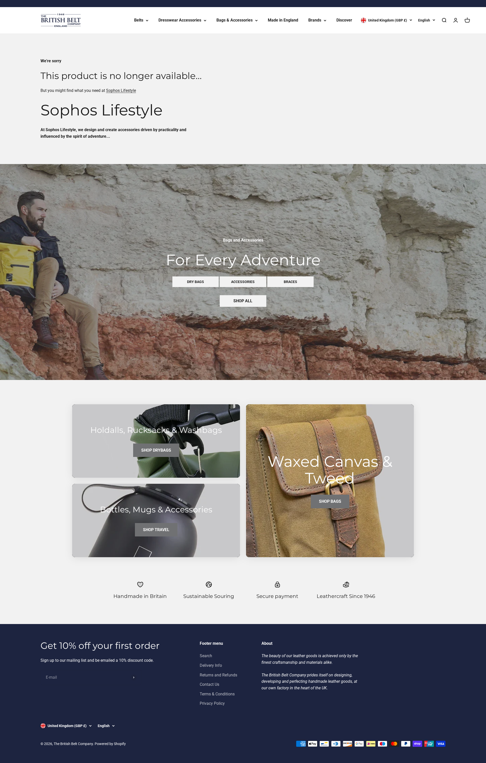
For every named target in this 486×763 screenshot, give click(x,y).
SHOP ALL (242, 300)
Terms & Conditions (217, 694)
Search (206, 655)
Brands (314, 20)
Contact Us (209, 684)
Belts (138, 20)
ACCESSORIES (243, 282)
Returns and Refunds (218, 675)
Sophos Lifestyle (121, 90)
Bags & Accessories (234, 20)
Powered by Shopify (110, 744)
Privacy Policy (212, 703)
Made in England (283, 20)
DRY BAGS (195, 282)
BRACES (290, 282)
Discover (344, 20)
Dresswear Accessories (179, 20)
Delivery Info (211, 665)
